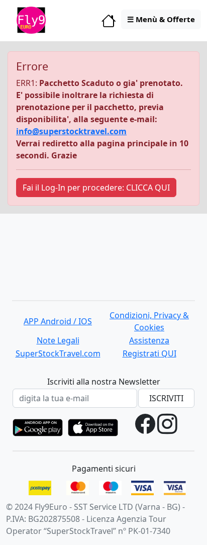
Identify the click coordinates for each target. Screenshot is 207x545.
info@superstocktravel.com (71, 131)
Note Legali (58, 340)
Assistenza (149, 340)
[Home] (108, 23)
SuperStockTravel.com (58, 353)
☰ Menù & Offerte (161, 19)
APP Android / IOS (58, 321)
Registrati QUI (149, 353)
